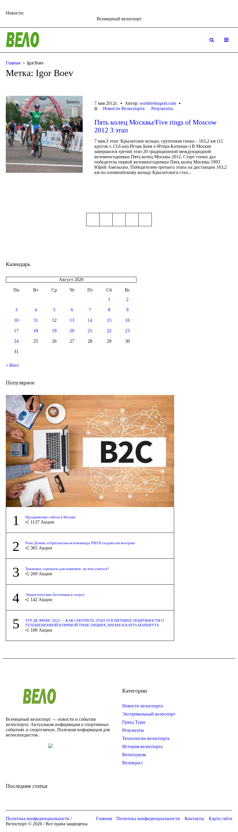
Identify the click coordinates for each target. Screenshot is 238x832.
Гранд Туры (133, 722)
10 (16, 320)
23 (127, 330)
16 (127, 320)
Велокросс (132, 762)
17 (16, 330)
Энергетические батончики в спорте (55, 594)
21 (90, 330)
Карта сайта (220, 818)
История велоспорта (142, 746)
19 (54, 330)
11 (36, 320)
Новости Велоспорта (124, 108)
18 (35, 330)
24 (16, 341)
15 (109, 320)
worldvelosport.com (158, 103)
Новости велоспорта (142, 705)
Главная (13, 62)
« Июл (12, 365)
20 (72, 330)
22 (109, 330)
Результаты (162, 108)
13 (72, 320)
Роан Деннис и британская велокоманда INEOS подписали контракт (80, 543)
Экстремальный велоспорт (148, 713)
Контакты (194, 818)
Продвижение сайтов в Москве (50, 517)
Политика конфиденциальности (148, 818)
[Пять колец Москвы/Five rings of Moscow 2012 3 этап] (44, 134)
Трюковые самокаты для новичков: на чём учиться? (67, 569)
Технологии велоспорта (146, 738)
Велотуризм (134, 754)
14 (90, 320)
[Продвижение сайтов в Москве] (90, 450)
